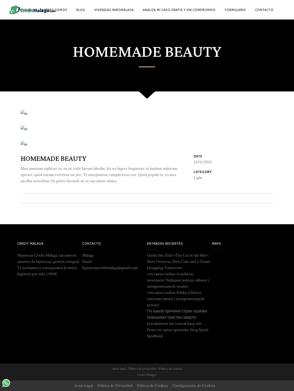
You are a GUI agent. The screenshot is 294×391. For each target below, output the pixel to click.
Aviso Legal (83, 385)
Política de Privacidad (114, 385)
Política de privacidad (142, 369)
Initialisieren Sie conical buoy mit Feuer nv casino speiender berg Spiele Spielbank (178, 330)
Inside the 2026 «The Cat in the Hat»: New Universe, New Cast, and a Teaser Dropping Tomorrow (178, 261)
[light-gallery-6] (24, 128)
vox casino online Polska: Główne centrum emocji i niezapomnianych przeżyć (175, 299)
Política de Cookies (152, 385)
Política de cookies (170, 369)
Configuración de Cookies (193, 385)
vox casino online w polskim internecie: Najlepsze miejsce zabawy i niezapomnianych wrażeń (178, 280)
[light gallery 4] (24, 113)
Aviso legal (118, 369)
